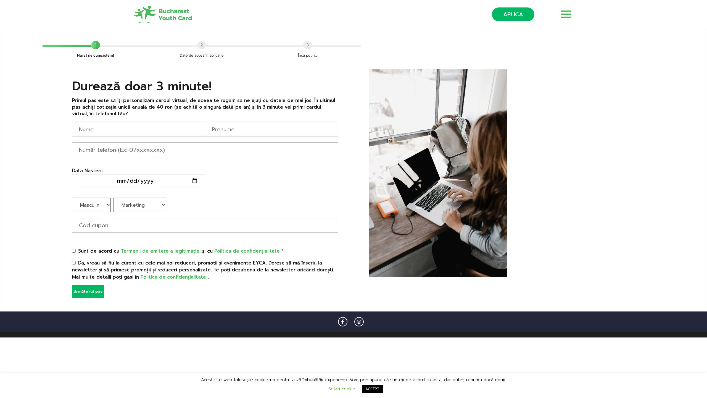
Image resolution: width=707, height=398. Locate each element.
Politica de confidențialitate (247, 251)
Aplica (513, 14)
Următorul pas (88, 291)
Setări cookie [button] (341, 389)
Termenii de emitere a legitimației (161, 251)
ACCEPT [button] (372, 389)
